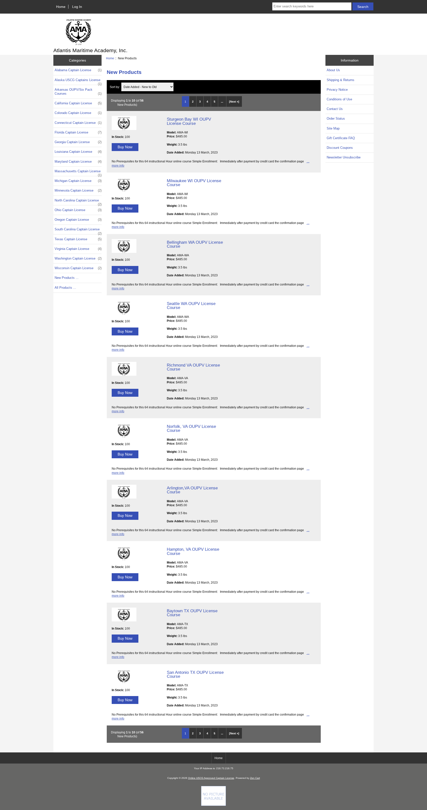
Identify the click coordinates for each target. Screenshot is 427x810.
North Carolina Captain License (78, 201)
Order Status (336, 118)
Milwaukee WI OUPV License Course (194, 182)
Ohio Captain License (78, 210)
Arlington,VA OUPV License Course (192, 489)
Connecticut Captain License (78, 123)
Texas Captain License (78, 239)
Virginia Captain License (78, 249)
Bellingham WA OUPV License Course (195, 244)
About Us (333, 70)
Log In (77, 7)
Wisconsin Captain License (78, 268)
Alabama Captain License (78, 70)
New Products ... (67, 278)
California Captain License (78, 103)
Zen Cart (255, 778)
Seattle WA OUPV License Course (191, 305)
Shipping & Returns (340, 80)
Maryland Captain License (78, 161)
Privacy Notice (337, 89)
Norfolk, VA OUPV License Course (191, 428)
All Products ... (65, 287)
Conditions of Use (339, 99)
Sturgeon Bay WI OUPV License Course (189, 121)
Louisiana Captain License (78, 151)
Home (60, 7)
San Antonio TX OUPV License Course (195, 674)
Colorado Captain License (78, 113)
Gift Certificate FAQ (341, 138)
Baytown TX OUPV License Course (192, 612)
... (222, 101)
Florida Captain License (78, 132)
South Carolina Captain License (78, 230)
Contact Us (335, 109)
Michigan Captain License (78, 181)
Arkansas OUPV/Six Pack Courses (78, 91)
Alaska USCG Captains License (78, 81)
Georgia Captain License (78, 142)
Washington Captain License (78, 258)
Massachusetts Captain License (78, 172)
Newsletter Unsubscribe (344, 157)
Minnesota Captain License (78, 190)
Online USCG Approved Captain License (211, 778)
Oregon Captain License (78, 219)
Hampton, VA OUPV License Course (193, 551)
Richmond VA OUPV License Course (193, 367)
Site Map (333, 128)
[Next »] (234, 101)
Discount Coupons (340, 148)
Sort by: (115, 86)
